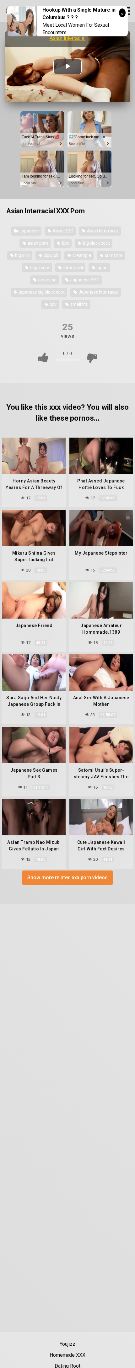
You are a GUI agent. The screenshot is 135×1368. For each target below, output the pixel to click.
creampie (81, 255)
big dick (22, 255)
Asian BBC (62, 230)
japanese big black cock (41, 292)
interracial (72, 267)
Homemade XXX (67, 1355)
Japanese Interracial (98, 292)
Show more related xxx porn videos (67, 878)
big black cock (96, 243)
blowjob (51, 255)
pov (53, 304)
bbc (65, 243)
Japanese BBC (84, 279)
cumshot (113, 255)
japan (102, 267)
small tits (78, 304)
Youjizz (67, 1344)
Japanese (29, 230)
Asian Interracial (102, 230)
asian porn (37, 243)
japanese (46, 279)
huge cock (39, 267)
